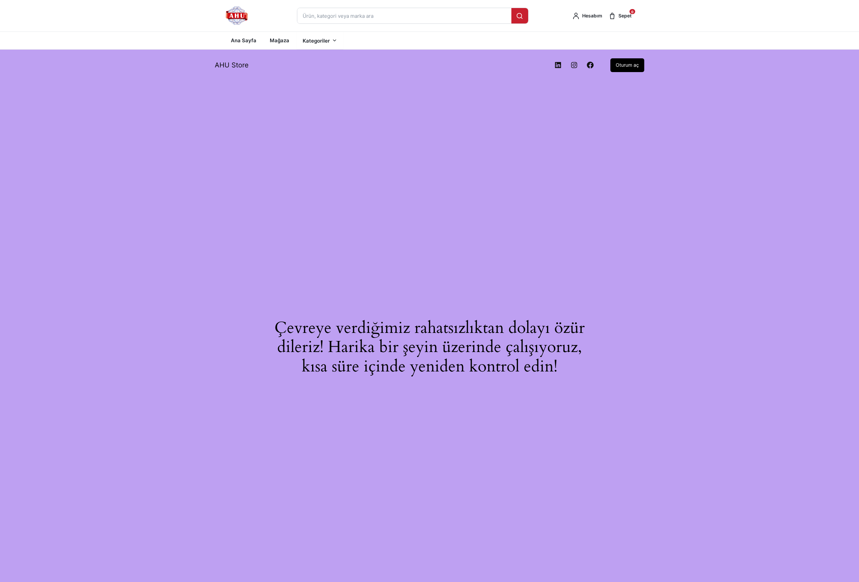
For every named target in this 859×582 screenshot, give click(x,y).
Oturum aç (627, 65)
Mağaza (279, 40)
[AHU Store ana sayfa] (237, 15)
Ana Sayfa (243, 40)
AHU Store (232, 65)
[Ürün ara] (519, 15)
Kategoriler (316, 41)
